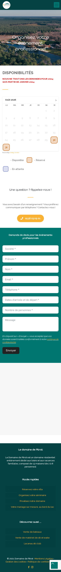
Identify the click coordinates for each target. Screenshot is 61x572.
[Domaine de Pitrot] (6, 5)
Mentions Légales (44, 558)
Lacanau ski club (32, 543)
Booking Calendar (14, 152)
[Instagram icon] (32, 567)
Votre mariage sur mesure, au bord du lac (32, 507)
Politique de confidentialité (42, 561)
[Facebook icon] (29, 567)
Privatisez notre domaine (32, 501)
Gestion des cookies (16, 561)
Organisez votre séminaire (32, 495)
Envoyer (11, 350)
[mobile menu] (56, 5)
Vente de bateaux (32, 532)
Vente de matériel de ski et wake (32, 537)
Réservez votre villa (32, 489)
